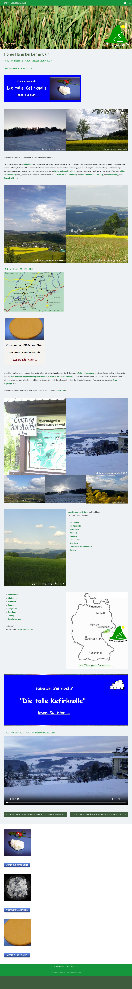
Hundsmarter (86, 175)
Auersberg (74, 543)
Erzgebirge (61, 391)
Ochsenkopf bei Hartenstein (81, 547)
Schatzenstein (75, 526)
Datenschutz (72, 967)
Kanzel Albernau (14, 619)
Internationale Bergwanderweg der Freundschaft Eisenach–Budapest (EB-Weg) (42, 377)
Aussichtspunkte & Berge (78, 512)
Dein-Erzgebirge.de (24, 630)
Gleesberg (12, 612)
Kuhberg (11, 605)
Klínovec (60, 175)
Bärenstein (12, 602)
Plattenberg (74, 530)
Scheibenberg (112, 175)
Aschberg (73, 533)
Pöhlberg (99, 175)
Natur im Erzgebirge (86, 373)
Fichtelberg (72, 175)
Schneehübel (75, 540)
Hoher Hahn (27, 164)
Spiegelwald (9, 178)
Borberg (73, 550)
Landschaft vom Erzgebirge (65, 171)
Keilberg (11, 616)
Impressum (59, 967)
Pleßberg (73, 536)
